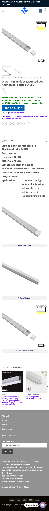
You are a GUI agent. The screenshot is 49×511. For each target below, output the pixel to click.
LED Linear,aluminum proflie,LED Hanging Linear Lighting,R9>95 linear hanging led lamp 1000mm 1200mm (12, 401)
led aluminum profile (14, 116)
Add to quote (13, 108)
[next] (43, 41)
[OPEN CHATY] (43, 505)
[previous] (5, 41)
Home (4, 78)
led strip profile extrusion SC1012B (33, 398)
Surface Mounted (36, 78)
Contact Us (7, 429)
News (4, 424)
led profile (40, 116)
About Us (6, 416)
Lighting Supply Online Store (15, 487)
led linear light (29, 116)
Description (8, 140)
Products (6, 420)
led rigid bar (16, 118)
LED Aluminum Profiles (17, 78)
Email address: (8, 441)
